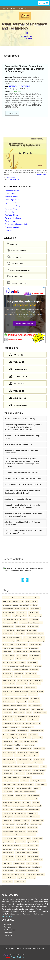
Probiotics (36, 802)
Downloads (8, 933)
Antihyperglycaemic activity (11, 745)
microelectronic (31, 673)
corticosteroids (8, 799)
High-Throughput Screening (26, 878)
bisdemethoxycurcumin (25, 784)
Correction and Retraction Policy (17, 224)
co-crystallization (33, 720)
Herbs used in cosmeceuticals (25, 834)
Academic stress (33, 598)
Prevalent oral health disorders (12, 648)
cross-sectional (8, 598)
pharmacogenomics (9, 752)
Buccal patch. (15, 727)
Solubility (6, 727)
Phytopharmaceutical (21, 698)
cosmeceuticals (20, 827)
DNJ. (17, 748)
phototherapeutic (39, 748)
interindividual (7, 756)
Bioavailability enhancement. (12, 777)
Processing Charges (16, 277)
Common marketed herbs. (11, 838)
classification (21, 630)
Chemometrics (19, 633)
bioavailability (22, 716)
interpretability (32, 630)
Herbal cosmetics (8, 834)
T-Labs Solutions (17, 957)
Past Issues (8, 927)
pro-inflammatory (34, 659)
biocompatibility (8, 677)
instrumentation (8, 626)
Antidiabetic (6, 669)
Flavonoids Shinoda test (18, 705)
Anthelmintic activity (39, 712)
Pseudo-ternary (8, 813)
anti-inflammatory (8, 644)
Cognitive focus (18, 601)
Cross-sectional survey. (10, 605)
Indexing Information (18, 283)
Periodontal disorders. (21, 651)
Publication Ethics (11, 215)
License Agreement (12, 200)
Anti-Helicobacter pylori (24, 788)
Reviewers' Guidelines (13, 218)
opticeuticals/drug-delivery (28, 605)
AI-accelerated (21, 612)
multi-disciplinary (32, 756)
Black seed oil (34, 816)
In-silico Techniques (9, 878)
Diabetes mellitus (35, 684)
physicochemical (20, 720)
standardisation (25, 738)
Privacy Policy (10, 212)
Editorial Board (30, 948)
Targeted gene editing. (10, 867)
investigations (33, 734)
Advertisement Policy (13, 227)
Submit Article (14, 244)
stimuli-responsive (9, 612)
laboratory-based (24, 867)
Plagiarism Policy (11, 209)
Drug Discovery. (20, 881)
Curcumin (37, 788)
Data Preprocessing (23, 641)
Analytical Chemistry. (37, 641)
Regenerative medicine (10, 623)
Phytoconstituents (27, 727)
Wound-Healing (34, 702)
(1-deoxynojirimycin (9, 730)
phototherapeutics (20, 766)
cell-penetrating (8, 856)
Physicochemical (21, 809)
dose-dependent (37, 709)
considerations (7, 741)
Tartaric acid (27, 723)
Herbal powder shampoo (10, 781)
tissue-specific (20, 852)
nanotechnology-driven (24, 759)
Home (6, 948)
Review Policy (10, 221)
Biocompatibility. (23, 680)
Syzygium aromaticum (31, 648)
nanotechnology (23, 752)
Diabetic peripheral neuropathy (12, 687)
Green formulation (9, 824)
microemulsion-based (34, 806)
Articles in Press (10, 930)
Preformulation (7, 720)
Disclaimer (8, 230)
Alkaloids (6, 705)
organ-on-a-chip (33, 870)
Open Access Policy (12, 203)
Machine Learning (8, 641)
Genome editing (19, 863)
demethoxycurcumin (9, 784)
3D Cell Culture (7, 881)
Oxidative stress (8, 748)
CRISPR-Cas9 (38, 860)
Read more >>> (42, 174)
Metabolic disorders (30, 741)
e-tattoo (17, 677)
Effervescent (7, 849)
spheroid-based (8, 874)
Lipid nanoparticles (32, 863)
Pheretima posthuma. (9, 716)
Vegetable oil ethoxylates (21, 820)
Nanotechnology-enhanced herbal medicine (16, 770)
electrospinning (8, 608)
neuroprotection (22, 684)
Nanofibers (6, 616)
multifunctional (35, 608)
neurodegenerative (24, 763)
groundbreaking (39, 759)
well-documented (8, 759)
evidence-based (20, 756)
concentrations (25, 709)
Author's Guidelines (18, 250)
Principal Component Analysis (12, 637)
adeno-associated (32, 852)
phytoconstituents (8, 655)
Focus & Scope (10, 194)
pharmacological (35, 651)
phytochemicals (8, 695)
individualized (7, 766)
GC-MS (29, 712)
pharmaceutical (7, 633)
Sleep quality (7, 601)
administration (7, 673)
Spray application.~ (22, 824)
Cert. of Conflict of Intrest (20, 270)
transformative (32, 849)
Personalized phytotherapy (35, 773)
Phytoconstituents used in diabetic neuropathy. (28, 691)
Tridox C (43, 766)
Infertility (17, 802)
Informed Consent (11, 197)
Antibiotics (6, 806)
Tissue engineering (35, 616)
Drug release (34, 619)
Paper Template (16, 257)
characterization (34, 809)
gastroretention (8, 842)
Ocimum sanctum (19, 712)
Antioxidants (26, 802)
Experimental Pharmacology (35, 874)
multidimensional (33, 626)
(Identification (33, 695)
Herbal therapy (7, 773)
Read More (12, 113)
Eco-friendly (24, 781)
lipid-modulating (21, 734)
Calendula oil (7, 820)
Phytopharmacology (28, 745)
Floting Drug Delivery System (12, 845)
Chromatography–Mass (10, 709)
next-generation (26, 748)
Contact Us (21, 8)
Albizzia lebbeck (32, 662)
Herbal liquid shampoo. (38, 781)
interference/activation (24, 860)
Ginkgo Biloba (35, 698)
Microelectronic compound (31, 677)
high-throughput (21, 870)
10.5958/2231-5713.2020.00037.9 (20, 86)
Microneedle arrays (9, 680)
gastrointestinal (8, 662)
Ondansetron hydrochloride (12, 723)
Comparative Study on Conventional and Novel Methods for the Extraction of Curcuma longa (24, 69)
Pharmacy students (31, 601)
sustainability (27, 777)
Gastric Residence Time (30, 845)
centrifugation (7, 816)
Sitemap (42, 948)
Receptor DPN (7, 691)
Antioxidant (37, 666)
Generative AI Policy (12, 206)
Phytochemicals (21, 702)
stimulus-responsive (21, 608)
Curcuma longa (7, 791)
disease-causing (8, 852)
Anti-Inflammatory (8, 788)
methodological (20, 626)
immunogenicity (20, 856)
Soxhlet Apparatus (8, 702)
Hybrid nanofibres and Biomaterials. (31, 623)
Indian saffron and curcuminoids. (25, 791)
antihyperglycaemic (37, 730)
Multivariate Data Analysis (35, 633)
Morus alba (18, 741)
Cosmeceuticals (36, 824)
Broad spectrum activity (20, 669)
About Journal (9, 8)
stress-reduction (20, 598)
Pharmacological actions (10, 666)
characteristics (32, 813)
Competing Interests (12, 191)
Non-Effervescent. (19, 849)
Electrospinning (8, 619)
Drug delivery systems (19, 616)
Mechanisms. (34, 669)
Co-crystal (36, 723)
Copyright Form (16, 264)
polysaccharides (23, 730)
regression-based (8, 630)
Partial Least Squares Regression (34, 637)
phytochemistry (37, 738)
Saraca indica (7, 712)
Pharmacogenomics (39, 770)
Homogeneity (7, 651)
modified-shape (37, 838)
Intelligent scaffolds (21, 619)
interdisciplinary (33, 766)
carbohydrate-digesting (10, 738)
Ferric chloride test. (34, 705)
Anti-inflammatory (21, 659)
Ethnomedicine (19, 773)
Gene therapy (7, 863)
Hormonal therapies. (18, 806)
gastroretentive (33, 842)
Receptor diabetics (30, 687)
